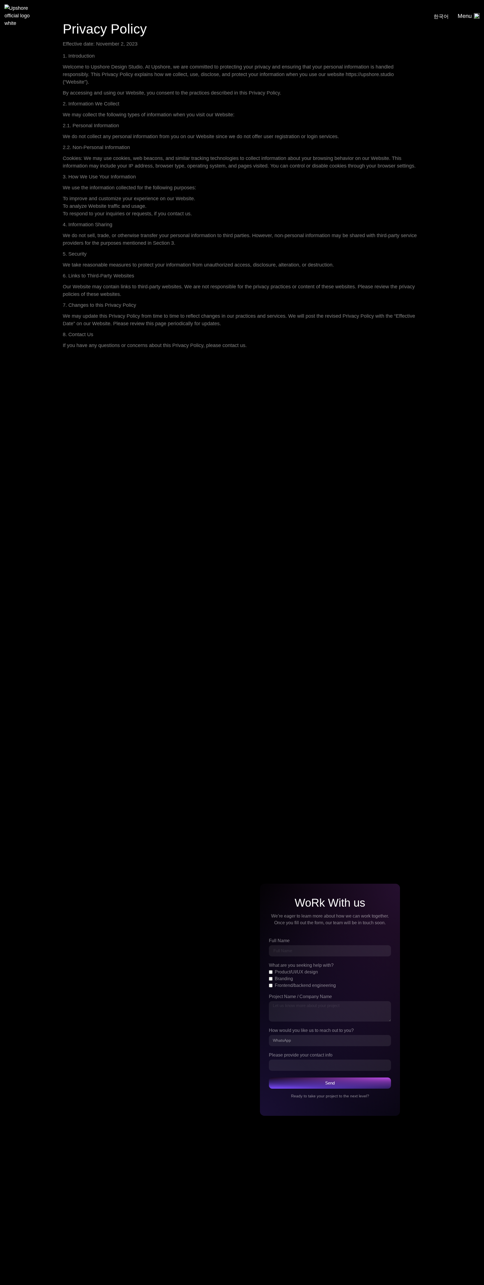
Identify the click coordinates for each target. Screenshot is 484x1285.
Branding (284, 979)
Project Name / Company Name (300, 996)
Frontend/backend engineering (305, 985)
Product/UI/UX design (296, 972)
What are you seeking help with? (301, 965)
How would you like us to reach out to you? (311, 1030)
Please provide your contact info (300, 1055)
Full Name (279, 941)
